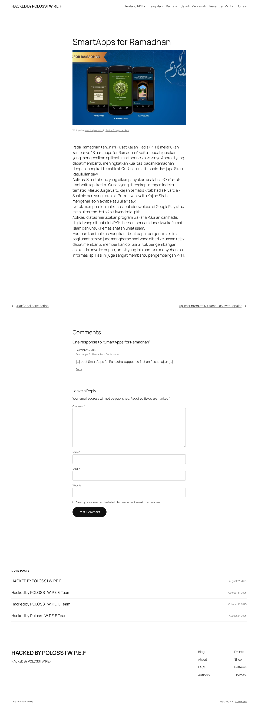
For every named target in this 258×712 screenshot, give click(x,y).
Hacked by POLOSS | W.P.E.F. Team (40, 592)
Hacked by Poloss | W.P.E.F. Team (39, 616)
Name (76, 452)
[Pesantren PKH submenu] (232, 6)
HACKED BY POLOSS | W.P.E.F (36, 6)
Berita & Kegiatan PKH (117, 130)
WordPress (241, 701)
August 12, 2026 (238, 581)
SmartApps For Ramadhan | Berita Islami (97, 354)
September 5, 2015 (86, 350)
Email (76, 468)
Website (76, 485)
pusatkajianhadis (93, 130)
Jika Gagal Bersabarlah (32, 306)
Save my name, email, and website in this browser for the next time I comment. (118, 502)
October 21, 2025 (237, 604)
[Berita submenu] (176, 6)
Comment (78, 406)
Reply (79, 369)
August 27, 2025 (238, 615)
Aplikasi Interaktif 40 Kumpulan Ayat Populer (210, 306)
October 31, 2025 (237, 592)
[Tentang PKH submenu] (145, 6)
